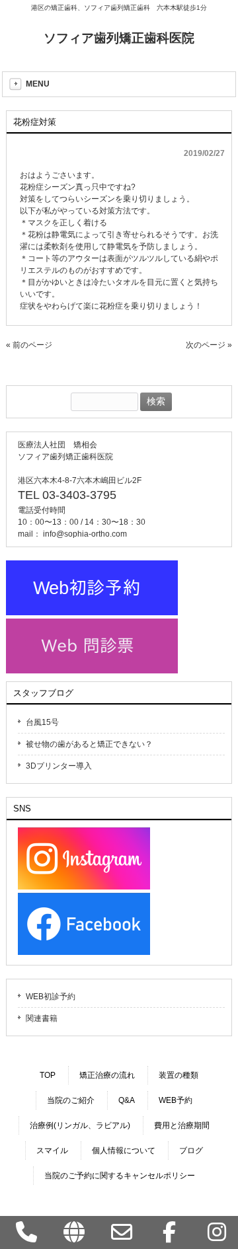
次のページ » (209, 345)
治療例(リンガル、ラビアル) (80, 1125)
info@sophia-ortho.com (85, 534)
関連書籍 (42, 1018)
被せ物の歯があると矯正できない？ (89, 744)
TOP (48, 1075)
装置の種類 (178, 1075)
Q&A (126, 1100)
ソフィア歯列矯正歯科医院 (119, 38)
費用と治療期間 (182, 1125)
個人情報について (123, 1150)
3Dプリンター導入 (59, 766)
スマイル (52, 1150)
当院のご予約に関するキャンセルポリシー (119, 1175)
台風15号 (42, 722)
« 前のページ (29, 345)
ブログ (191, 1150)
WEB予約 (175, 1100)
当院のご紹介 (71, 1100)
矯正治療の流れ (107, 1075)
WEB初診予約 (50, 996)
